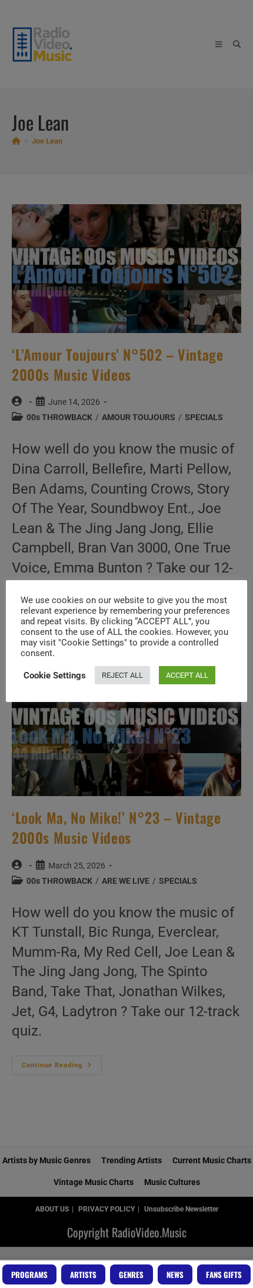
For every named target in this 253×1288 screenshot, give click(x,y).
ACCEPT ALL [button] (187, 675)
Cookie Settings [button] (55, 675)
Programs (29, 1274)
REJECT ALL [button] (122, 675)
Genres (131, 1274)
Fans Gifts (224, 1274)
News (175, 1274)
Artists (83, 1274)
